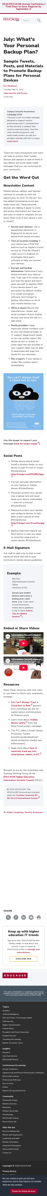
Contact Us (7, 1153)
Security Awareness (34, 812)
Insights (6, 1048)
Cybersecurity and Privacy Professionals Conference (23, 1073)
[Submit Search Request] (39, 20)
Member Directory (10, 1104)
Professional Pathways (12, 1080)
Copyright (7, 1165)
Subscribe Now (23, 959)
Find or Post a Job (9, 1122)
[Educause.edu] (15, 975)
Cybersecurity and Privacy (15, 93)
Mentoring (7, 1107)
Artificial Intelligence (11, 1014)
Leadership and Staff (11, 1138)
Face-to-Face (8, 1083)
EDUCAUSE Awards (11, 1118)
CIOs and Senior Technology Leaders (17, 1018)
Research (6, 1052)
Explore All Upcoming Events (14, 1090)
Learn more (12, 141)
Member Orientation (10, 1142)
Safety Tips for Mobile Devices (22, 613)
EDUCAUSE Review (10, 1059)
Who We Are (9, 1127)
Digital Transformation (11, 1025)
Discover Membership (11, 1131)
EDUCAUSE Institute (11, 1076)
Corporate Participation (12, 1145)
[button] (16, 1190)
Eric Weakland (10, 86)
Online (5, 1087)
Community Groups (10, 1100)
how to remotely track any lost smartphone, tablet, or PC (25, 751)
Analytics (6, 1010)
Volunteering (8, 1114)
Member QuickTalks (10, 1111)
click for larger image (26, 443)
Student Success (9, 1036)
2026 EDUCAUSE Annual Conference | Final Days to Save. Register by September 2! (23, 6)
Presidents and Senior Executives (16, 1032)
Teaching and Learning (12, 1039)
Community (8, 1096)
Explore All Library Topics (13, 1043)
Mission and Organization (13, 1135)
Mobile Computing (15, 812)
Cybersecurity (8, 1021)
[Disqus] (23, 851)
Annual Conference (10, 1069)
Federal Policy (8, 1028)
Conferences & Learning (14, 1065)
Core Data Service (10, 1056)
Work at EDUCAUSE (11, 1149)
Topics (6, 1006)
